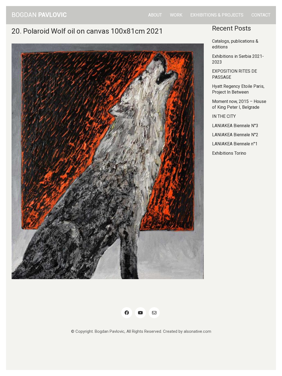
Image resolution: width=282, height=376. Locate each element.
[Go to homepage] (39, 15)
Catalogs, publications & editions (235, 44)
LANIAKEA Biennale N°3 (235, 125)
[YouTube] (140, 312)
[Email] (154, 312)
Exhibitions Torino (229, 153)
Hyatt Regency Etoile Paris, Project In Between (238, 89)
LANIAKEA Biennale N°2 (235, 134)
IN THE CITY (224, 116)
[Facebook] (126, 312)
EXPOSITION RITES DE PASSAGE (234, 74)
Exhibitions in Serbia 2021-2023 (238, 59)
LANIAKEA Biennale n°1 (234, 143)
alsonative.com (197, 331)
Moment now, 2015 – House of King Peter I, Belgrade (239, 104)
